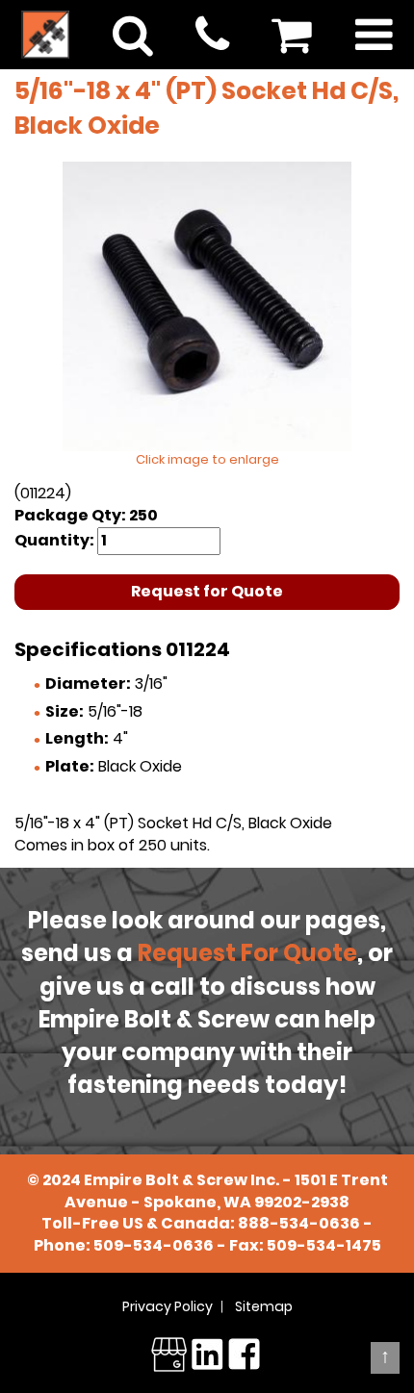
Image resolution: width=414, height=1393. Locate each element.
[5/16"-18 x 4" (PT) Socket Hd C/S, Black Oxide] (207, 306)
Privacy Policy (167, 1306)
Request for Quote (207, 591)
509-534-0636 (153, 1245)
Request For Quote (247, 953)
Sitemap (264, 1306)
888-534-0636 (299, 1223)
